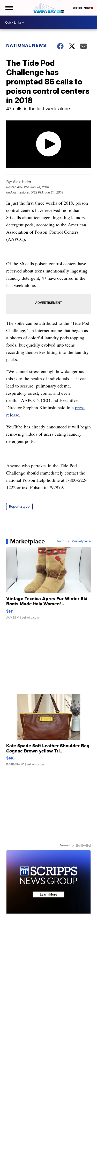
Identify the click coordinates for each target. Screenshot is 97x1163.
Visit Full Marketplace (74, 541)
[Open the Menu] (8, 7)
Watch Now (82, 8)
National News (26, 45)
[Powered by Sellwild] (83, 845)
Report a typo (19, 506)
